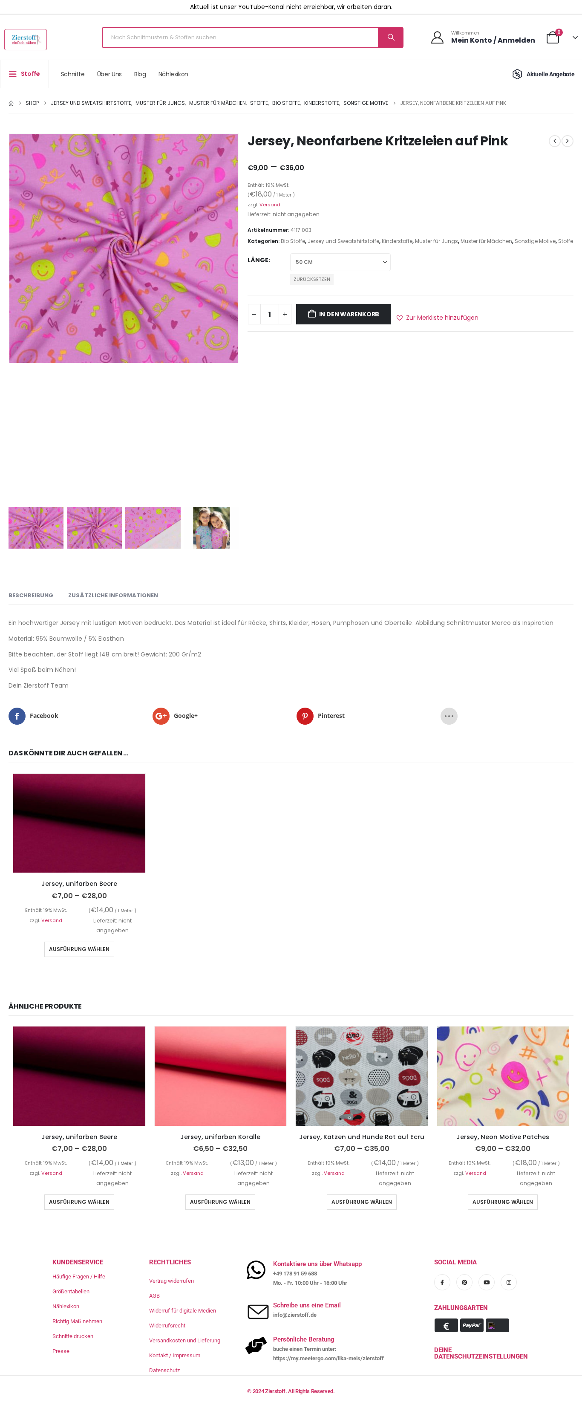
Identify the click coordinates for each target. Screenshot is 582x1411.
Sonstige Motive (535, 241)
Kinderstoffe (397, 241)
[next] (567, 141)
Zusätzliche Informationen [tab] (113, 595)
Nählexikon (173, 74)
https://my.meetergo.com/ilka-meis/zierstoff (328, 1358)
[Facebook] (442, 1282)
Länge (258, 260)
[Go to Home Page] (11, 103)
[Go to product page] (79, 823)
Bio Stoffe (293, 241)
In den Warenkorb (349, 314)
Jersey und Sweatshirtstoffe (343, 241)
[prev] (555, 141)
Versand (269, 204)
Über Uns (109, 74)
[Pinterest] (464, 1282)
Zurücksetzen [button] (312, 279)
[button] (436, 317)
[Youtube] (486, 1282)
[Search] (390, 37)
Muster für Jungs (436, 241)
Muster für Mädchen (486, 241)
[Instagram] (509, 1282)
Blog (140, 74)
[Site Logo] (25, 39)
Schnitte (73, 74)
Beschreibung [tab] (31, 595)
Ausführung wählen (79, 949)
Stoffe (565, 241)
